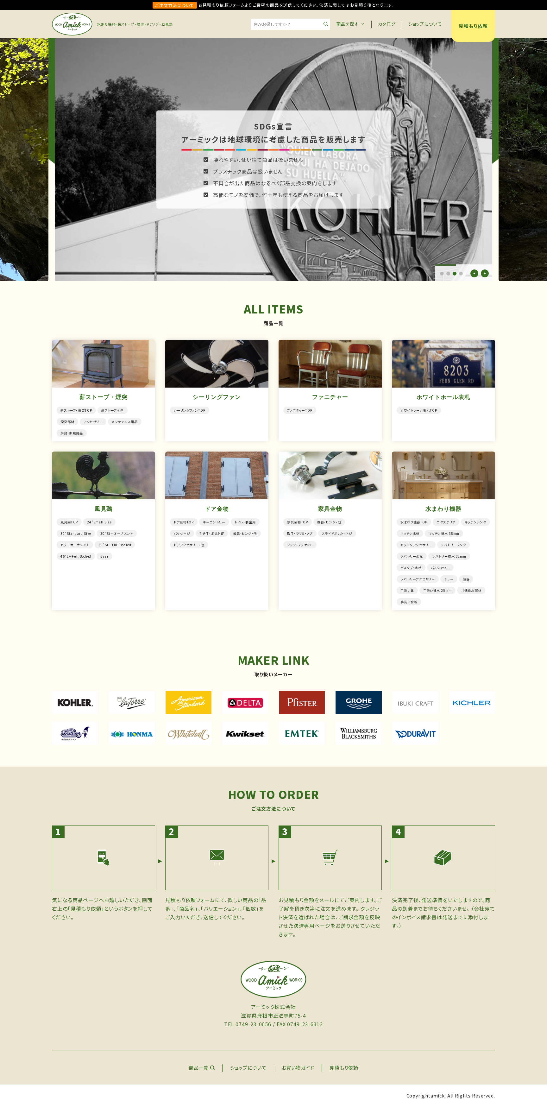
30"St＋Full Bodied (114, 544)
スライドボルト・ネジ (337, 533)
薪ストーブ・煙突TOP (76, 410)
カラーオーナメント (74, 544)
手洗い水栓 (409, 601)
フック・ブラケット (300, 544)
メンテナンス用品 (125, 421)
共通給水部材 (471, 590)
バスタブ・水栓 (411, 567)
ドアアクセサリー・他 (189, 544)
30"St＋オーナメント (116, 533)
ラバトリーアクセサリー (417, 579)
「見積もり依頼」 (86, 908)
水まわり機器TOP (413, 522)
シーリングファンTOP (189, 410)
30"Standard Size (75, 533)
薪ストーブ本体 (112, 410)
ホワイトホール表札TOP (418, 410)
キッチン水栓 (409, 533)
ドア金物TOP (184, 522)
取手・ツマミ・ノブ (300, 533)
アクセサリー (93, 421)
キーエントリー (214, 522)
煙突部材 (67, 421)
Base (104, 556)
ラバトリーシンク (453, 544)
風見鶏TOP (69, 522)
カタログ (387, 24)
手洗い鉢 (407, 590)
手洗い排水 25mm (437, 590)
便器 (466, 579)
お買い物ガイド (298, 1067)
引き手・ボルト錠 (211, 533)
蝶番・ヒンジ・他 (245, 533)
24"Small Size (99, 522)
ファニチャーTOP (299, 410)
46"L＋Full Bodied (75, 556)
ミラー (449, 579)
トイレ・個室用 (245, 522)
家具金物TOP (297, 522)
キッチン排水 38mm (444, 533)
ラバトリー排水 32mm (449, 556)
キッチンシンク (475, 522)
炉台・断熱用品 (71, 433)
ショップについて (425, 24)
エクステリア (446, 522)
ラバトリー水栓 (411, 556)
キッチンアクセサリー (416, 544)
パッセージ (182, 533)
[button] (442, 273)
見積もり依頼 (473, 25)
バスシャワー (440, 567)
